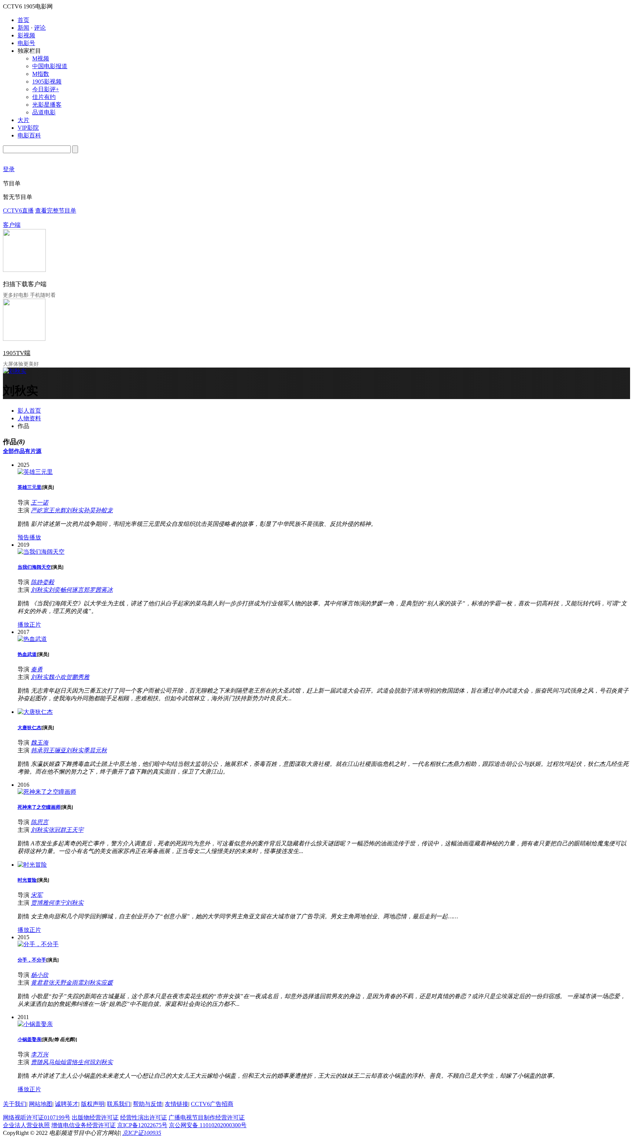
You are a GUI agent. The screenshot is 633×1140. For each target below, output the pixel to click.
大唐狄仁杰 (29, 727)
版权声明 (92, 1104)
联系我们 (118, 1104)
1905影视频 (47, 81)
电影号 (26, 43)
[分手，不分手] (38, 944)
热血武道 (27, 654)
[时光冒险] (32, 865)
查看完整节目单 (55, 210)
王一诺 (39, 502)
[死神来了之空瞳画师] (47, 792)
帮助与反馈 (147, 1104)
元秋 (101, 750)
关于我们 (14, 1104)
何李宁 (57, 903)
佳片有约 (44, 97)
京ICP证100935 (141, 1133)
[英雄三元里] (35, 472)
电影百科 (29, 135)
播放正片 (29, 624)
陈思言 (39, 822)
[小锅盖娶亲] (35, 1024)
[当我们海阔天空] (41, 552)
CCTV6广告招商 (212, 1104)
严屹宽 (39, 510)
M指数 (40, 74)
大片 (23, 120)
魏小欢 (57, 677)
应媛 (107, 982)
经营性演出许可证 (143, 1117)
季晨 (89, 750)
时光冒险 (27, 880)
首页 (23, 20)
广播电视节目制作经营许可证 (207, 1117)
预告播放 (29, 537)
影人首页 (29, 410)
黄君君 (39, 982)
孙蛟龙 (104, 510)
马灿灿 (57, 1062)
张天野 (57, 982)
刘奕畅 (57, 590)
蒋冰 (107, 590)
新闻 (23, 28)
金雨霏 (75, 982)
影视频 (26, 35)
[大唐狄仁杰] (35, 712)
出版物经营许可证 (95, 1117)
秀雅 (83, 677)
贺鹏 (72, 677)
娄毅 (48, 582)
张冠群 (57, 830)
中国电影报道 (49, 66)
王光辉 (57, 510)
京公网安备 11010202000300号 (208, 1125)
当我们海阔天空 (34, 567)
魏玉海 (39, 742)
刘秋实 (75, 510)
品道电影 (44, 112)
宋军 (36, 895)
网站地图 (40, 1104)
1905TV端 (16, 353)
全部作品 (14, 451)
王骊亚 (57, 750)
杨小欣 (39, 975)
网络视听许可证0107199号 (36, 1117)
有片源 (33, 451)
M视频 (40, 58)
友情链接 (176, 1104)
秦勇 (36, 669)
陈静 (36, 582)
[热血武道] (32, 639)
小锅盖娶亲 (29, 1039)
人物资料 (29, 418)
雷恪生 (75, 1062)
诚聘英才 (66, 1104)
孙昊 (89, 510)
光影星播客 (47, 105)
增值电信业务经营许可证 (83, 1125)
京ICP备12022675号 (142, 1125)
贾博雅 (39, 903)
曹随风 (39, 1062)
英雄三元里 (29, 487)
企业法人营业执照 (26, 1125)
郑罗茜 (92, 590)
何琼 (89, 1062)
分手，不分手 (32, 960)
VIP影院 (28, 128)
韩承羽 (39, 750)
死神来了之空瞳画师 (39, 807)
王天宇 (75, 830)
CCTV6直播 (18, 210)
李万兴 (39, 1054)
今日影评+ (45, 89)
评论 (40, 28)
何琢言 (75, 590)
